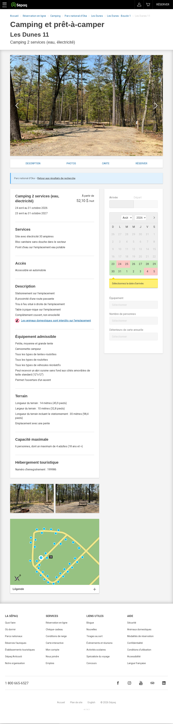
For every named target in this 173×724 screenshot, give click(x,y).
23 (113, 264)
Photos (71, 163)
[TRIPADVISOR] (152, 683)
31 (119, 271)
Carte (105, 163)
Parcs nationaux (13, 636)
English (91, 702)
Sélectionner (119, 304)
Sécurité (131, 622)
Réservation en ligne (34, 16)
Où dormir (10, 629)
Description (33, 163)
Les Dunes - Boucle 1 (119, 16)
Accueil (14, 16)
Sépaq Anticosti (13, 656)
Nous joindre (52, 656)
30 (113, 271)
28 (147, 264)
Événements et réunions (99, 643)
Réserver (162, 4)
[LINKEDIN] (164, 683)
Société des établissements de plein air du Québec (19, 5)
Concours (91, 663)
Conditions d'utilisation (139, 649)
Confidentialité (135, 643)
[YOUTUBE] (141, 683)
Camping (55, 16)
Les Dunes (97, 16)
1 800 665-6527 (16, 683)
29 (154, 264)
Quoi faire (10, 622)
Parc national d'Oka (76, 16)
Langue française (136, 663)
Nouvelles (91, 629)
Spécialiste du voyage (98, 656)
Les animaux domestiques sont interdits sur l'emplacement (56, 320)
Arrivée (113, 197)
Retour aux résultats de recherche (56, 178)
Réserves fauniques (15, 643)
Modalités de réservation (140, 636)
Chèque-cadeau (54, 629)
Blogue (90, 622)
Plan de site (76, 702)
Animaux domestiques (139, 629)
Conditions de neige (56, 636)
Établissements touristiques (20, 649)
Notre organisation (15, 663)
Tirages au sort (94, 636)
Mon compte (52, 649)
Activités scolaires (96, 649)
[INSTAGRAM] (129, 683)
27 (140, 264)
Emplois (50, 663)
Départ (138, 197)
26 (133, 264)
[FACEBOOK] (118, 683)
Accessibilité (134, 656)
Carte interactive (55, 643)
